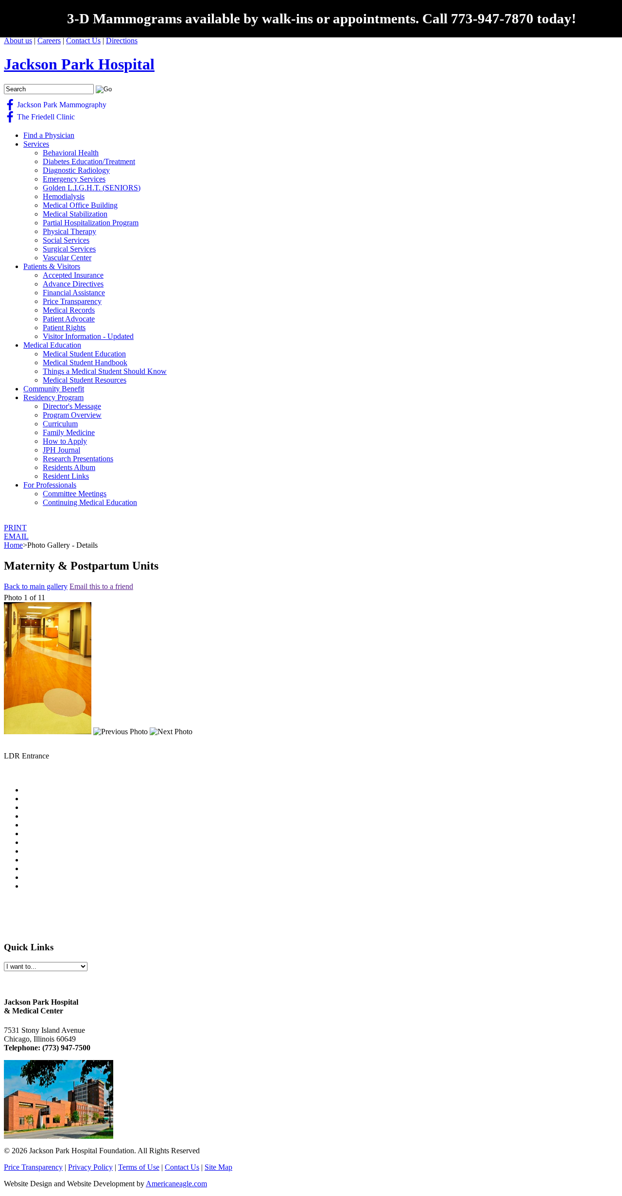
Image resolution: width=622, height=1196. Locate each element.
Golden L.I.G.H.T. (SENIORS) (91, 188)
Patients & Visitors (51, 266)
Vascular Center (67, 257)
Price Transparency (72, 301)
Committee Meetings (74, 493)
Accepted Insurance (73, 275)
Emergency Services (74, 179)
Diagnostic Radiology (76, 170)
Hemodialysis (64, 196)
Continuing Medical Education (90, 502)
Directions (122, 40)
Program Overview (72, 415)
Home (13, 545)
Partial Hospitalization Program (90, 223)
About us (18, 40)
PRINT (15, 527)
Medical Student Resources (84, 380)
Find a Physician (48, 135)
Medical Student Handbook (85, 362)
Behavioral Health (71, 153)
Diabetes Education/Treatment (89, 161)
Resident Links (66, 476)
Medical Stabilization (75, 214)
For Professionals (49, 485)
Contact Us (83, 40)
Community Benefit (53, 389)
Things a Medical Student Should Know (105, 371)
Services (36, 144)
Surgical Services (69, 249)
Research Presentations (78, 459)
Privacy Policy (90, 1167)
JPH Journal (61, 450)
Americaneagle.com (176, 1183)
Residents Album (69, 467)
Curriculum (60, 424)
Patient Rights (64, 327)
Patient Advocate (69, 319)
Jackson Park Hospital (79, 64)
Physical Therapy (69, 231)
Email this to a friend (101, 586)
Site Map (218, 1167)
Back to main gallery (36, 586)
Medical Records (69, 310)
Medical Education (52, 345)
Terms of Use (138, 1167)
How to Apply (65, 441)
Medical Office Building (80, 205)
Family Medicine (69, 432)
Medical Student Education (84, 354)
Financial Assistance (74, 292)
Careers (49, 40)
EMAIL (16, 536)
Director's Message (72, 406)
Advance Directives (73, 284)
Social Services (66, 240)
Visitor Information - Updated (88, 336)
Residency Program (53, 397)
